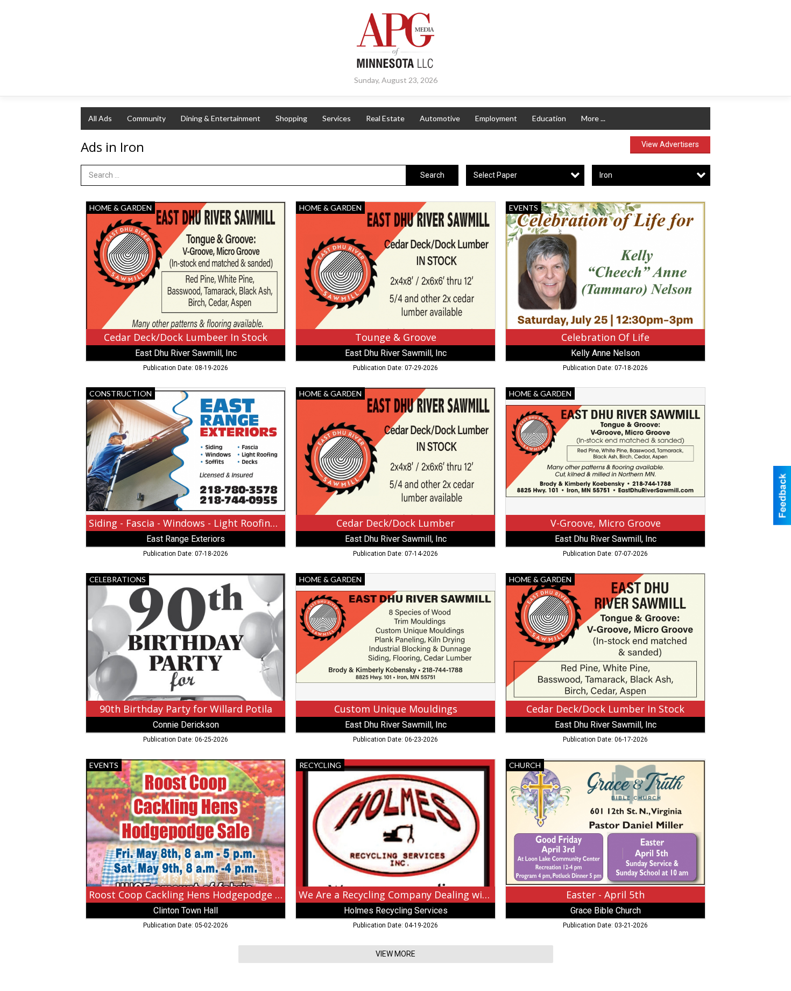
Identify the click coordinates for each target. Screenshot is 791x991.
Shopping (291, 118)
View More (395, 954)
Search (432, 175)
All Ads (100, 118)
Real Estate (385, 118)
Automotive (440, 118)
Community (146, 118)
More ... (593, 118)
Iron (605, 175)
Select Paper (495, 175)
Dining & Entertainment (220, 118)
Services (336, 118)
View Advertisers (670, 144)
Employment (496, 118)
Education (549, 118)
